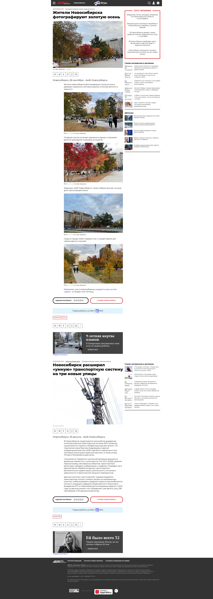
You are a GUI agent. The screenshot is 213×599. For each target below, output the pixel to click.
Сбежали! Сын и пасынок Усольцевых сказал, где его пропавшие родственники (147, 82)
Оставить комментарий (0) (106, 300)
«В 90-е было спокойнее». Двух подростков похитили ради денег (146, 375)
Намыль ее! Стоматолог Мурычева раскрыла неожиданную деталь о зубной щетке (146, 67)
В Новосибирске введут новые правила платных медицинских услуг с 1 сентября (142, 34)
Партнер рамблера (86, 590)
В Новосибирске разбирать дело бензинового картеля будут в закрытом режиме (142, 43)
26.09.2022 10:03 (58, 9)
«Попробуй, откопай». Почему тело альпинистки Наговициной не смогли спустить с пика (146, 368)
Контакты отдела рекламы (93, 561)
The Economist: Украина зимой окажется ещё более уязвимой (144, 124)
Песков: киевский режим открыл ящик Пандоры (145, 131)
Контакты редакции (74, 561)
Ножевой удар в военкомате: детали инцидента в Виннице (146, 146)
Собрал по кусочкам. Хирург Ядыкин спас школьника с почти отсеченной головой (147, 97)
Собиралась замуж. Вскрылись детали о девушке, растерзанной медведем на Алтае (145, 383)
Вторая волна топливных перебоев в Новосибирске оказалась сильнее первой (142, 25)
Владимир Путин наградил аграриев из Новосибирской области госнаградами (142, 17)
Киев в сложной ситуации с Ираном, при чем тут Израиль (146, 138)
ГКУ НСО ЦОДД (58, 426)
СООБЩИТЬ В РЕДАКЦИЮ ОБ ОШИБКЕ (117, 561)
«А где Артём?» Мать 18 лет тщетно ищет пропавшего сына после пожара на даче (146, 75)
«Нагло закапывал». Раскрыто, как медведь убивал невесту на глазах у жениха (146, 405)
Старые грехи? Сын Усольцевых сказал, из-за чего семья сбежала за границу (146, 390)
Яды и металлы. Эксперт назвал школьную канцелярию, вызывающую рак (145, 104)
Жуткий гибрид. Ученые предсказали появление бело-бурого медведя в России (147, 89)
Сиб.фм (68, 69)
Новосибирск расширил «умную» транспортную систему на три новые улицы (142, 52)
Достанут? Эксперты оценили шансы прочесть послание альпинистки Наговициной (147, 398)
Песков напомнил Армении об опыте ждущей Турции (146, 116)
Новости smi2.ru (60, 355)
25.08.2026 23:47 (58, 361)
